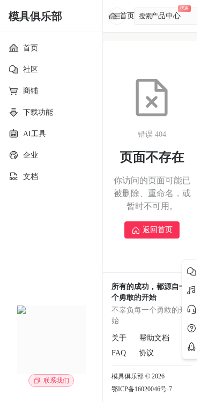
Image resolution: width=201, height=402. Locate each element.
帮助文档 (154, 338)
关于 (118, 338)
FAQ (118, 353)
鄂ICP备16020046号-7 (141, 389)
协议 (146, 353)
